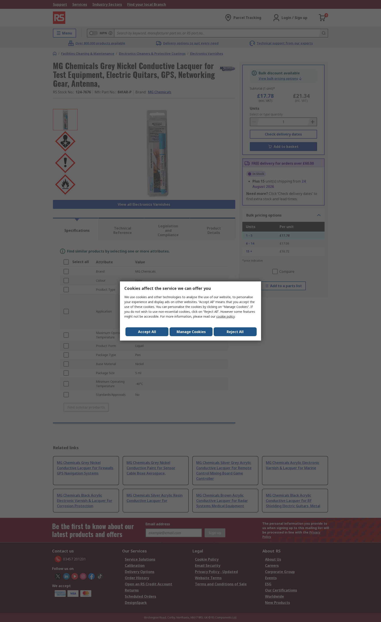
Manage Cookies (191, 331)
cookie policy (225, 316)
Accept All (147, 331)
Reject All (235, 331)
